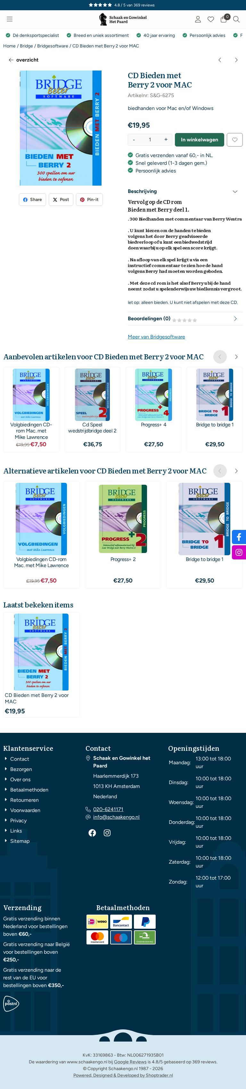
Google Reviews (130, 1062)
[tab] (185, 191)
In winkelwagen (199, 140)
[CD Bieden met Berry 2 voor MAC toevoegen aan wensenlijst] (235, 140)
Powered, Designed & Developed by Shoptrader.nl (123, 1075)
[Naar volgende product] (236, 60)
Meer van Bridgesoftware (156, 337)
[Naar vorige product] (220, 60)
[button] (9, 19)
